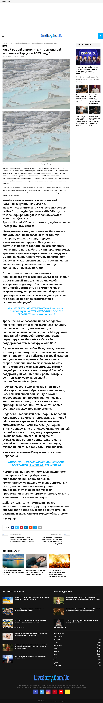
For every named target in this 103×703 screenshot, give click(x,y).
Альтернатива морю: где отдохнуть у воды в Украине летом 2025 (13, 572)
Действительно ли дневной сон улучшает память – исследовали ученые (36, 572)
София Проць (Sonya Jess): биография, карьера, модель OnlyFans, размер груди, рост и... (81, 121)
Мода (55, 654)
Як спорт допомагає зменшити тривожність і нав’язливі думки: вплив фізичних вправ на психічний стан (31, 646)
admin (5, 56)
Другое (56, 636)
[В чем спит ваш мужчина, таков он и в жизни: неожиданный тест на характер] (8, 636)
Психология (57, 666)
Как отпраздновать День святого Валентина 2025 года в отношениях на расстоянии (22, 539)
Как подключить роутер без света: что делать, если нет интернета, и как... (81, 98)
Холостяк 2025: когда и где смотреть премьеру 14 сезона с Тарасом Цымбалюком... (94, 99)
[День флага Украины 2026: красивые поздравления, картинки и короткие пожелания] (8, 600)
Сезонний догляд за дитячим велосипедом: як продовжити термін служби (29, 610)
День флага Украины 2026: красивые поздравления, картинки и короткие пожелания (32, 598)
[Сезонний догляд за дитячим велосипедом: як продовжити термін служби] (8, 611)
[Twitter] (42, 692)
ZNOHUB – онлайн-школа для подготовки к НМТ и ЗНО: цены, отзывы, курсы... (87, 70)
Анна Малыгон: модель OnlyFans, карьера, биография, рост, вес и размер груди (94, 121)
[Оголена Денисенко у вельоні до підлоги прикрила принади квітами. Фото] (59, 623)
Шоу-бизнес (58, 645)
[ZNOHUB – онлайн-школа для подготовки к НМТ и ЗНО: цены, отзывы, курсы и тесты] (88, 57)
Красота (56, 651)
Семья (56, 648)
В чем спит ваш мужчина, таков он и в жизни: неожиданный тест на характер (31, 634)
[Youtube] (61, 692)
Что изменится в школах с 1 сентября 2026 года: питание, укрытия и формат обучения (30, 621)
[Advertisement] (51, 18)
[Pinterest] (55, 692)
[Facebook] (35, 692)
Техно (55, 660)
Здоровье (57, 639)
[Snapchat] (67, 692)
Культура (57, 633)
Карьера (56, 657)
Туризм (5, 46)
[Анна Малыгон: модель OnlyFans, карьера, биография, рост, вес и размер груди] (95, 110)
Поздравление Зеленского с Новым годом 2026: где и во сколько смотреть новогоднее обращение (83, 610)
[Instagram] (48, 692)
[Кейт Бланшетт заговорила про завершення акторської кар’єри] (8, 659)
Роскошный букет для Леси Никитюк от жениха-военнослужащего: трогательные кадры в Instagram (83, 598)
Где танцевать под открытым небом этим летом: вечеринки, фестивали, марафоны (57, 573)
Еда (57, 642)
